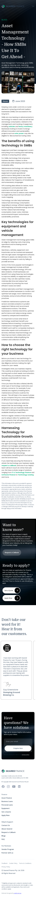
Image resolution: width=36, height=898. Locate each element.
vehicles (12, 126)
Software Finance (8, 475)
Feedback (4, 863)
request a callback (9, 465)
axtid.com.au (17, 893)
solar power (19, 133)
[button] (33, 6)
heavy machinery (25, 126)
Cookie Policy (13, 863)
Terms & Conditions (25, 863)
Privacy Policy (6, 867)
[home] (13, 6)
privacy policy (25, 754)
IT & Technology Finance (21, 472)
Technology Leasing (26, 475)
